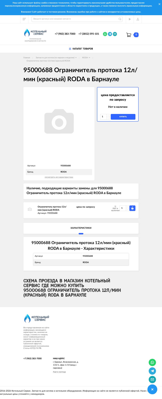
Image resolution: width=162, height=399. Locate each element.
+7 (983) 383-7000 (65, 34)
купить (123, 117)
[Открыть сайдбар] (24, 19)
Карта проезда (59, 372)
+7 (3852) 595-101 (88, 34)
